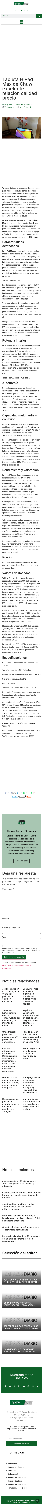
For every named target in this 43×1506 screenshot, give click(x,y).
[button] (21, 22)
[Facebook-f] (5, 1386)
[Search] (39, 16)
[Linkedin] (25, 10)
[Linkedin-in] (19, 1386)
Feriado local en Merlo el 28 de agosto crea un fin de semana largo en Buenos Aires (32, 1037)
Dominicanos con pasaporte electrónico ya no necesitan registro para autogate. (10, 1105)
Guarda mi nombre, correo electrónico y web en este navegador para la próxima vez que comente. (21, 950)
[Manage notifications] (37, 1501)
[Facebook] (15, 10)
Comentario (8, 889)
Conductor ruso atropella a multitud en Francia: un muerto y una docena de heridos (30, 996)
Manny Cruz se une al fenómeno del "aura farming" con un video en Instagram (11, 1082)
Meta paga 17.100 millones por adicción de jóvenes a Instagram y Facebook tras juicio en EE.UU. (31, 1085)
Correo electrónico (11, 928)
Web (4, 937)
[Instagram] (18, 10)
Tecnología (9, 107)
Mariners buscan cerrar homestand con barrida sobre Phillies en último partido (31, 1104)
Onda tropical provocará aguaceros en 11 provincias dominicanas (10, 1037)
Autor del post (21, 861)
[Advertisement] (21, 48)
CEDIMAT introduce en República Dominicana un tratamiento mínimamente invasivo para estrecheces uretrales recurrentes (9, 1059)
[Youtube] (27, 10)
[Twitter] (21, 10)
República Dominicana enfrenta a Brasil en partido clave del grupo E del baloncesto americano (31, 1018)
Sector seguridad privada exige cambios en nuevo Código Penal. (31, 1053)
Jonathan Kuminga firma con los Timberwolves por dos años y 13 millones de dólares (11, 1018)
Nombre (6, 918)
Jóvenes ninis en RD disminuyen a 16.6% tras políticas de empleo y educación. (10, 995)
